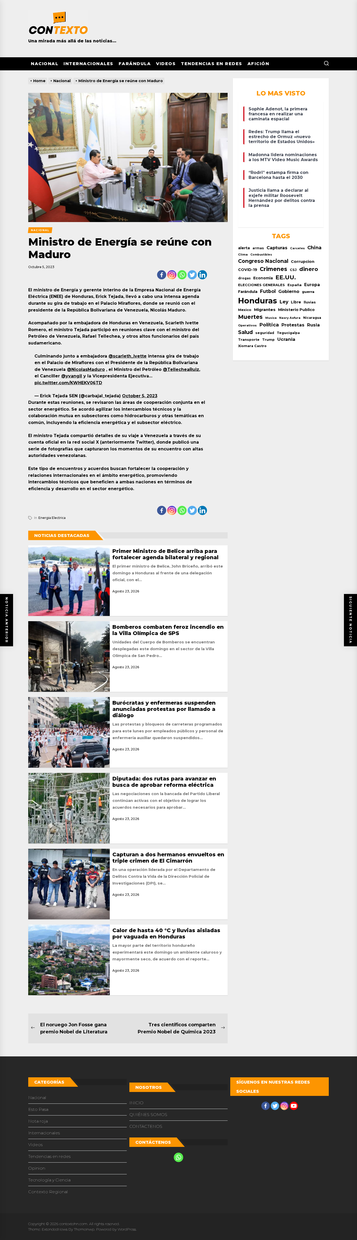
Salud (245, 332)
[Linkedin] (202, 274)
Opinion (36, 1168)
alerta (244, 248)
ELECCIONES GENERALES (261, 285)
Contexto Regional (48, 1191)
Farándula (135, 63)
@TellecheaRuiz (181, 369)
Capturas (277, 247)
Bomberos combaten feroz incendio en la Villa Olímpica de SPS (168, 630)
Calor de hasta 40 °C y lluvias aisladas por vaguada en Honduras (166, 933)
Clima (243, 254)
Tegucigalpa (288, 333)
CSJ (293, 270)
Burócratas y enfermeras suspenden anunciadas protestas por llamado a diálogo (164, 709)
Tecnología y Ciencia (49, 1179)
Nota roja (38, 1121)
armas (258, 248)
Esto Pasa (38, 1109)
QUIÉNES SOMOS (148, 1114)
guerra (308, 292)
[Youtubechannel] (294, 1106)
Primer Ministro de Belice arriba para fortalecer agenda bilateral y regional (165, 554)
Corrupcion (302, 261)
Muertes (250, 316)
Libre (296, 302)
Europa (312, 284)
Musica (271, 318)
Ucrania (286, 339)
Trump (268, 340)
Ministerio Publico (296, 309)
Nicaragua (312, 318)
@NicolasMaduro (86, 369)
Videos (166, 63)
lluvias (310, 302)
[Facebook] (161, 274)
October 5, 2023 (139, 395)
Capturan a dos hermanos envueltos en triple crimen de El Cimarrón (168, 857)
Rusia (313, 324)
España (294, 285)
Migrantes (264, 309)
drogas (244, 278)
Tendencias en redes (211, 63)
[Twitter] (192, 274)
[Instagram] (171, 274)
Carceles (297, 248)
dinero (308, 269)
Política (269, 325)
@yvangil (71, 375)
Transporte (249, 340)
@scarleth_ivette (127, 356)
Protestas (292, 324)
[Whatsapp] (182, 274)
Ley (284, 301)
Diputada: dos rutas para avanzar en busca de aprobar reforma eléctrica (164, 781)
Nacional (44, 63)
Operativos (247, 325)
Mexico (244, 310)
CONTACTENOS (145, 1126)
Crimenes (273, 269)
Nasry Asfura (290, 318)
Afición (258, 63)
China (314, 248)
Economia (263, 278)
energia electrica (52, 518)
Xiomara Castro (252, 346)
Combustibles (261, 254)
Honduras (257, 300)
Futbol (268, 291)
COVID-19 (247, 269)
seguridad (264, 333)
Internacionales (88, 63)
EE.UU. (285, 277)
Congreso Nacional (263, 261)
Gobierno (288, 291)
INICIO (136, 1102)
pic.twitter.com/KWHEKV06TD (68, 382)
